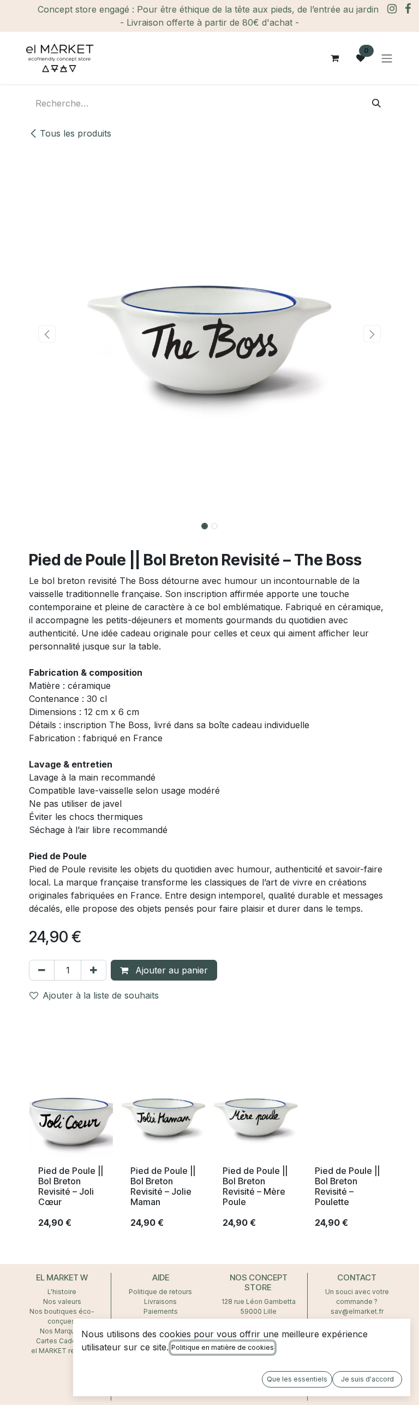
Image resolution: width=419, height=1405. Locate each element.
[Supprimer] (42, 970)
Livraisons (160, 1301)
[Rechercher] (376, 103)
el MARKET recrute (62, 1351)
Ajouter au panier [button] (170, 970)
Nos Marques (62, 1331)
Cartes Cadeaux (62, 1341)
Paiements (160, 1311)
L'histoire (61, 1292)
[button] (47, 334)
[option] (209, 1155)
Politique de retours (160, 1292)
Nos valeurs (62, 1301)
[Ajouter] (93, 970)
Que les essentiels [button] (297, 1379)
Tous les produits (75, 133)
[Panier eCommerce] (334, 58)
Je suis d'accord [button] (367, 1379)
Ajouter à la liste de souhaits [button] (101, 995)
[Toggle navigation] (387, 57)
